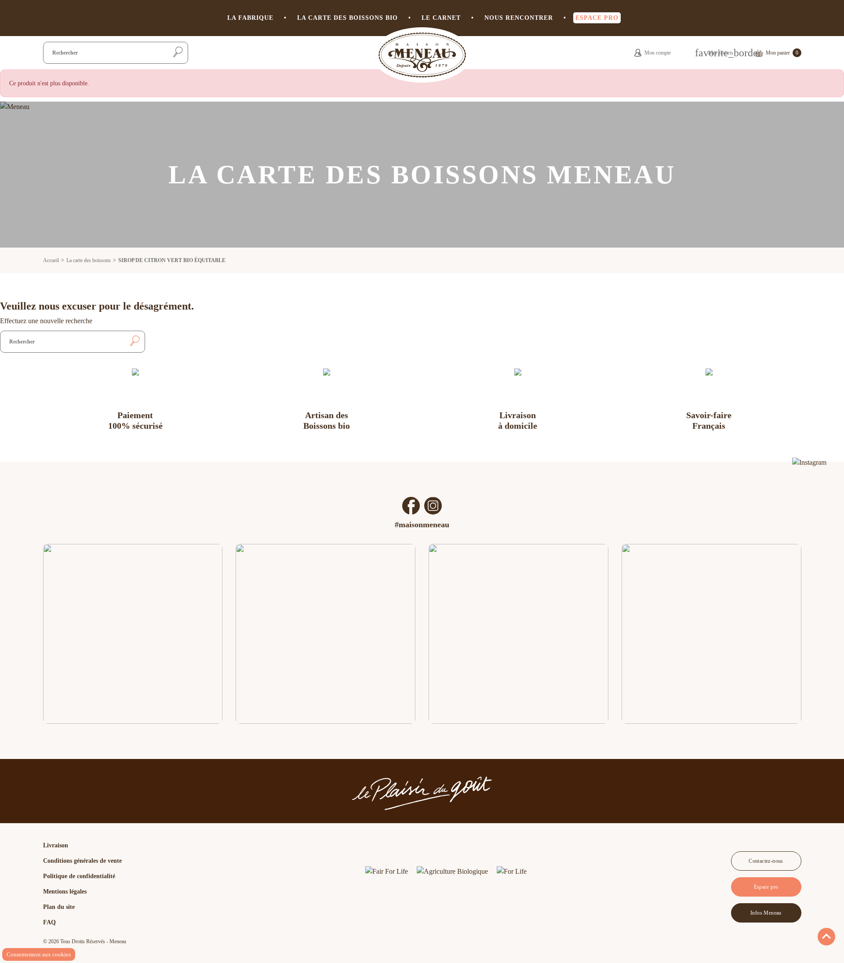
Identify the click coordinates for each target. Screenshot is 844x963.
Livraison (55, 845)
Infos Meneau (766, 913)
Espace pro (766, 887)
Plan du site (59, 907)
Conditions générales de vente (82, 860)
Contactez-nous (766, 861)
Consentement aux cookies (39, 954)
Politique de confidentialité (79, 876)
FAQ (49, 922)
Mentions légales (65, 891)
